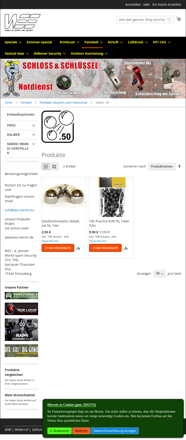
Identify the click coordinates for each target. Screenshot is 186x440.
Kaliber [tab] (13, 134)
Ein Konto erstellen (166, 4)
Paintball (26, 102)
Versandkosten (50, 241)
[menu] (93, 48)
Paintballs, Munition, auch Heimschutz (64, 102)
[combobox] (145, 19)
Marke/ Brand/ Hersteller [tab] (18, 148)
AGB (8, 429)
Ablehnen (81, 431)
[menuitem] (12, 42)
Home (9, 102)
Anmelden (133, 4)
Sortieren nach (134, 166)
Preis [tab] (11, 125)
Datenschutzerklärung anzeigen (114, 431)
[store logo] (23, 22)
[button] (78, 248)
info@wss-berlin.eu (19, 210)
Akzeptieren (60, 431)
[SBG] (21, 356)
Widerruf (21, 429)
